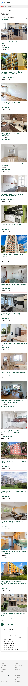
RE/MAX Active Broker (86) (10, 647)
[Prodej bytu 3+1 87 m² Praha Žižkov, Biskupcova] (14, 153)
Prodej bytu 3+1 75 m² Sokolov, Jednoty (11, 42)
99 (14, 624)
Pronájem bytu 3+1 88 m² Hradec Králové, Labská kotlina (12, 401)
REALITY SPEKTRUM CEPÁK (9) (11, 643)
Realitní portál (17, 671)
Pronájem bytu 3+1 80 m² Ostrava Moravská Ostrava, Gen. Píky (12, 431)
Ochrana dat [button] (3, 667)
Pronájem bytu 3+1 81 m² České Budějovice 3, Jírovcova (11, 72)
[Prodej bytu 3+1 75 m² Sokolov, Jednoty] (14, 31)
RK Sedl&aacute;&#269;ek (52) (11, 649)
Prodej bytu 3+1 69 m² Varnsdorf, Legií (14, 343)
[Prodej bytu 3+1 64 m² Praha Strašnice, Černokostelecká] (14, 91)
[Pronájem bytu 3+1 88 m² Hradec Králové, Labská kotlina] (14, 390)
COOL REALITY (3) (8, 641)
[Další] (26, 2)
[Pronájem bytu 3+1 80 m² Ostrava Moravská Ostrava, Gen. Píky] (14, 420)
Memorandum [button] (3, 665)
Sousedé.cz (3, 10)
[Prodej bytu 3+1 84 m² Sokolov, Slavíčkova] (14, 213)
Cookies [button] (16, 663)
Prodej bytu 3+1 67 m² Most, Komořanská (10, 134)
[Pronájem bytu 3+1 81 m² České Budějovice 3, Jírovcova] (14, 61)
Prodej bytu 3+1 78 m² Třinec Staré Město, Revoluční (12, 522)
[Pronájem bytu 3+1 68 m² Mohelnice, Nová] (14, 602)
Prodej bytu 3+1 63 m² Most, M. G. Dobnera (12, 255)
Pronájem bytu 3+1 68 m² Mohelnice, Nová (13, 614)
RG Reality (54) (7, 631)
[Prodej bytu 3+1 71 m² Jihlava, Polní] (14, 361)
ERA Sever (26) (7, 633)
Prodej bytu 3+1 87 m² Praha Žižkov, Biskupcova (13, 164)
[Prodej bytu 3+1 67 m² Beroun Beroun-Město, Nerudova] (14, 480)
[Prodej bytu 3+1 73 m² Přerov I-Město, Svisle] (14, 450)
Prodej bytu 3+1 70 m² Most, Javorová (13, 284)
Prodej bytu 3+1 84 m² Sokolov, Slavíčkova (11, 225)
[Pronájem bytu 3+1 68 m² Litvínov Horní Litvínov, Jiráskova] (14, 183)
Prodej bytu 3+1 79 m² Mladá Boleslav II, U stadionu (13, 552)
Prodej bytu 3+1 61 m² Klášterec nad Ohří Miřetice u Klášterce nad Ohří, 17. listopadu (14, 583)
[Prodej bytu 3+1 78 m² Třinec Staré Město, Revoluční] (14, 510)
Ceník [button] (16, 667)
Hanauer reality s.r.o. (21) (10, 635)
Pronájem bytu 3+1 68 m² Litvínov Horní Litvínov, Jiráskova (12, 194)
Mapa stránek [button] (17, 669)
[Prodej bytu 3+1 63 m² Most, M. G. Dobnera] (14, 243)
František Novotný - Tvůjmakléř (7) (12, 637)
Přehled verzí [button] (3, 669)
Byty (7, 10)
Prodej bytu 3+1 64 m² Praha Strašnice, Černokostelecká (10, 103)
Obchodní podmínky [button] (18, 665)
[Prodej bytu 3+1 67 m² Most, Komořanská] (14, 123)
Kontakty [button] (2, 663)
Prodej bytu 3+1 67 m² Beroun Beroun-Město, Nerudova (14, 492)
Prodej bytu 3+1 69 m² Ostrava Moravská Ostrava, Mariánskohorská (13, 314)
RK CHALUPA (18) (8, 639)
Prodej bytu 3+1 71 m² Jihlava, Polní (13, 372)
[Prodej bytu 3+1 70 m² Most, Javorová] (14, 274)
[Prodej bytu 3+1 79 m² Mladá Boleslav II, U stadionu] (14, 541)
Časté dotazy (3, 671)
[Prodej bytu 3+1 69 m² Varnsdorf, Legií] (14, 332)
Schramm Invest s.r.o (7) (10, 645)
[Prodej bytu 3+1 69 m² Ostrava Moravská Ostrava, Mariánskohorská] (14, 302)
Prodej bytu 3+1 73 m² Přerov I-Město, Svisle (13, 461)
